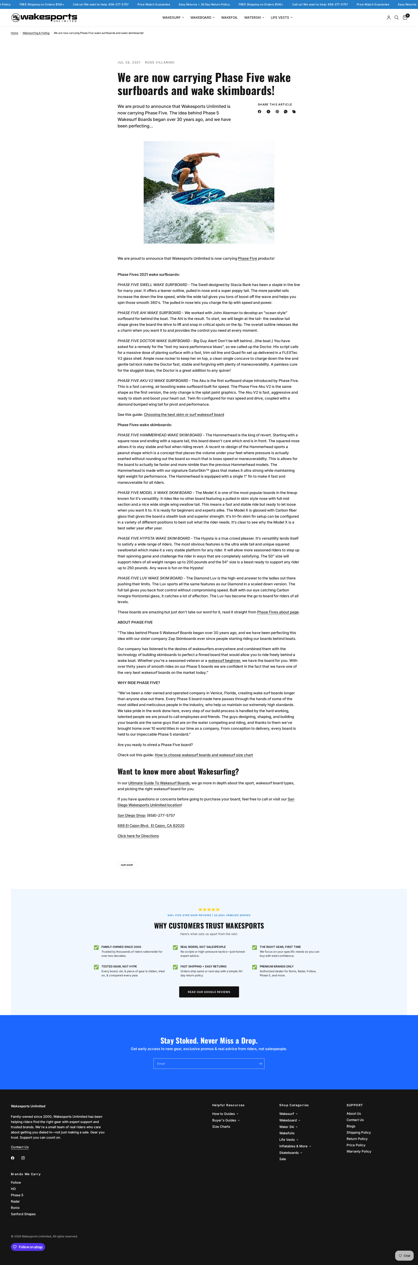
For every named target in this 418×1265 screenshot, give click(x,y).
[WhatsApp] (286, 111)
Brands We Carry (26, 1174)
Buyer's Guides (224, 1120)
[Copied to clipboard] (294, 111)
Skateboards (289, 1153)
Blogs (351, 1126)
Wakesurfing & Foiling (36, 33)
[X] (269, 111)
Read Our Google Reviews (209, 992)
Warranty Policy (359, 1151)
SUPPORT (355, 1105)
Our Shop (127, 865)
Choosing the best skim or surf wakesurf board (184, 414)
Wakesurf (171, 17)
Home (14, 33)
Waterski (252, 17)
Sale (282, 1159)
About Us (354, 1113)
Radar (15, 1201)
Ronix (15, 1208)
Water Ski (286, 1127)
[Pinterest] (278, 111)
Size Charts (221, 1126)
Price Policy (356, 1145)
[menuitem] (173, 17)
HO (13, 1189)
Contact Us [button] (20, 1147)
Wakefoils (287, 1133)
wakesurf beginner (224, 660)
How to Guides (223, 1114)
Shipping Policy (359, 1132)
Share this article (275, 104)
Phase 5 (17, 1195)
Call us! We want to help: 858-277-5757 (82, 4)
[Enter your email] (260, 1063)
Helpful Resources (228, 1105)
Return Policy (357, 1139)
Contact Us (355, 1120)
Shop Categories (294, 1105)
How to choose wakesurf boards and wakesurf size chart (204, 755)
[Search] (396, 17)
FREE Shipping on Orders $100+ (22, 4)
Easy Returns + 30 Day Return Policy (185, 4)
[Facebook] (260, 111)
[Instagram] (26, 1158)
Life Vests (280, 17)
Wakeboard (200, 17)
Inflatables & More (293, 1146)
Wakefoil (229, 17)
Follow (16, 1182)
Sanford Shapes (23, 1214)
